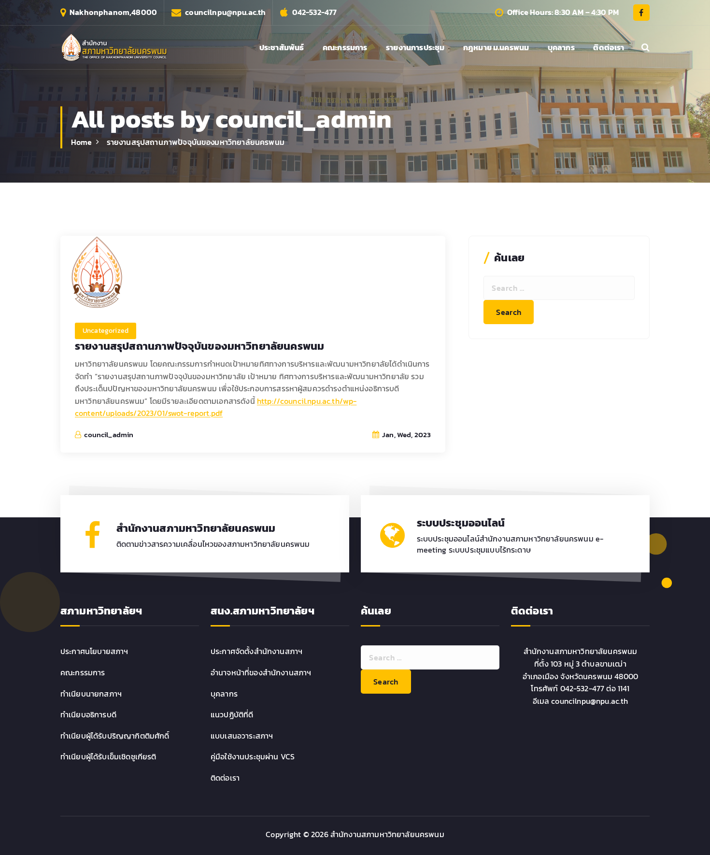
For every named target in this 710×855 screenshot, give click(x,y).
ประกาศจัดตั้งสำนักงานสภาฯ (256, 651)
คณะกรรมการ (345, 47)
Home (81, 142)
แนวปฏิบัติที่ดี (232, 714)
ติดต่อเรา (608, 47)
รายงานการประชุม (415, 47)
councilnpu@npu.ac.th (225, 12)
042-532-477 (314, 12)
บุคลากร (561, 47)
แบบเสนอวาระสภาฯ (242, 735)
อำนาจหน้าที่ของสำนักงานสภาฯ (261, 672)
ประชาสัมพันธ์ (281, 47)
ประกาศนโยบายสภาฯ (94, 651)
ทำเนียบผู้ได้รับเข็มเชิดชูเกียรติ (108, 756)
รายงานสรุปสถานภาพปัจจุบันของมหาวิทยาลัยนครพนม (195, 142)
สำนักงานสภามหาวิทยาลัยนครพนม (196, 528)
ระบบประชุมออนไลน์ (461, 523)
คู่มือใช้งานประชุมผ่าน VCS (253, 756)
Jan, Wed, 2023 (406, 434)
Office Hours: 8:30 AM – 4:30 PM (563, 12)
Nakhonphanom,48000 (113, 12)
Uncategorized (105, 331)
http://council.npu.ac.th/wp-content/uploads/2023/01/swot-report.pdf (215, 407)
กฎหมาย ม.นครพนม (496, 47)
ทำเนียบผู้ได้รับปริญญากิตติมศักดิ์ (115, 735)
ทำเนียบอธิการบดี (88, 714)
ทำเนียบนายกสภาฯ (91, 693)
